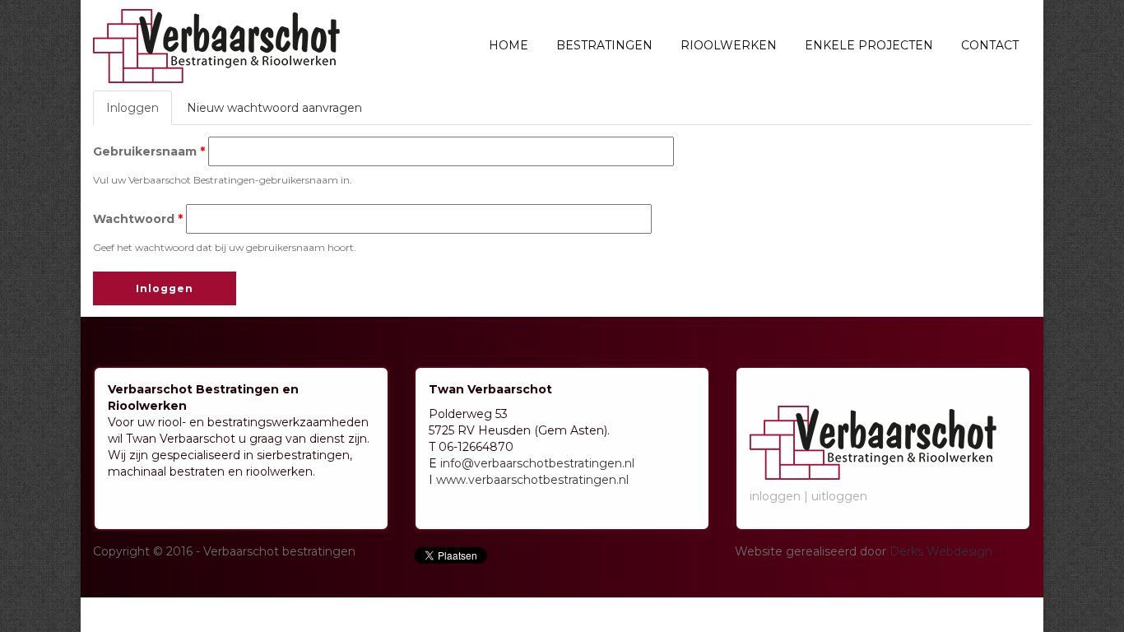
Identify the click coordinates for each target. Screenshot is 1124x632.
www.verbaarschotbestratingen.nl (532, 479)
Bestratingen (604, 45)
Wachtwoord (138, 218)
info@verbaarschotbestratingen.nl (537, 463)
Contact (990, 45)
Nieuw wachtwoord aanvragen (274, 107)
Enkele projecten (869, 45)
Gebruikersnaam (149, 151)
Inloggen (139, 112)
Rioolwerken (728, 45)
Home (508, 45)
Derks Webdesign (940, 551)
